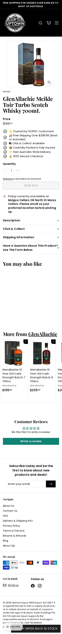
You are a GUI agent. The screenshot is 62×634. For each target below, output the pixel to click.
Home (7, 91)
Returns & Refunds (14, 535)
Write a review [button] (31, 441)
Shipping (8, 178)
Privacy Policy (11, 525)
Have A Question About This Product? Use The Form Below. (30, 248)
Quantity (9, 164)
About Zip (9, 545)
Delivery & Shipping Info (18, 520)
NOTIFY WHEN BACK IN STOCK (36, 628)
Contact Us (10, 510)
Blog (5, 540)
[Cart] (49, 23)
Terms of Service (13, 530)
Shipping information (18, 237)
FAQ (5, 515)
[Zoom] (49, 82)
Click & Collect (14, 229)
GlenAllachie (42, 334)
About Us (8, 506)
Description (11, 220)
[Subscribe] (51, 484)
